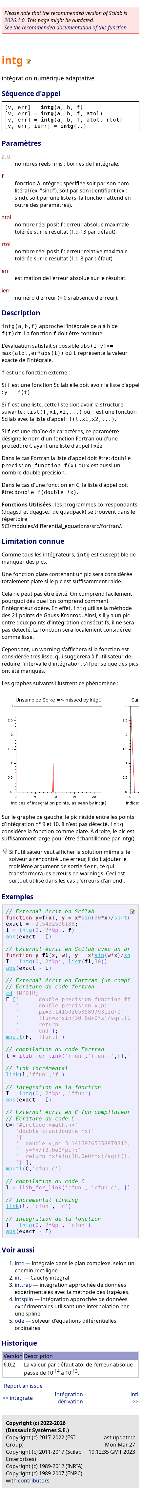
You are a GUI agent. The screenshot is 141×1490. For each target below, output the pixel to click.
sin (86, 918)
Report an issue (23, 1385)
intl (19, 1277)
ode (19, 1320)
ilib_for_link (40, 1056)
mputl (14, 1037)
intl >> (134, 1398)
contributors (34, 1480)
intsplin (24, 1299)
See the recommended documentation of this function (65, 27)
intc (19, 1263)
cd (9, 993)
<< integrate (18, 1397)
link (12, 1074)
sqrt (120, 918)
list (74, 961)
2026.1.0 (14, 20)
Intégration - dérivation (70, 1398)
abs (11, 937)
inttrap (23, 1284)
